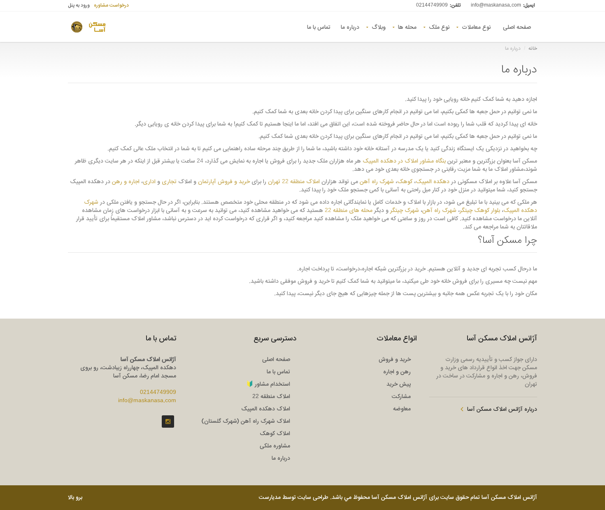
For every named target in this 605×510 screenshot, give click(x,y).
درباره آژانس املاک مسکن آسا (502, 409)
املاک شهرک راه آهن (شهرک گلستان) (246, 421)
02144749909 (432, 5)
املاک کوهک (275, 434)
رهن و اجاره (397, 372)
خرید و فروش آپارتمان (224, 182)
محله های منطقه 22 (348, 211)
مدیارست (270, 498)
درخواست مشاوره (111, 5)
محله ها (407, 27)
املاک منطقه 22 (271, 397)
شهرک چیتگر (404, 211)
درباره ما (350, 27)
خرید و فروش (395, 360)
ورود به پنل (79, 5)
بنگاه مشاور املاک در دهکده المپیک (404, 161)
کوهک (404, 182)
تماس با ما (318, 27)
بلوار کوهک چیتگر (480, 211)
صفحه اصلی (517, 27)
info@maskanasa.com (496, 5)
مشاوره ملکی (275, 446)
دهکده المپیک (432, 182)
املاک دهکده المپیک (265, 409)
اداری (149, 182)
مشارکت (401, 397)
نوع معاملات (476, 27)
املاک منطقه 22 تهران (294, 182)
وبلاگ (379, 27)
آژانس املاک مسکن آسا (509, 498)
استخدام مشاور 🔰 (268, 384)
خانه (532, 48)
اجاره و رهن (126, 182)
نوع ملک (439, 27)
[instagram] (168, 421)
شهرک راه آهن (377, 182)
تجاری (169, 182)
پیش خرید (398, 384)
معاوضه (402, 409)
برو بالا (75, 498)
